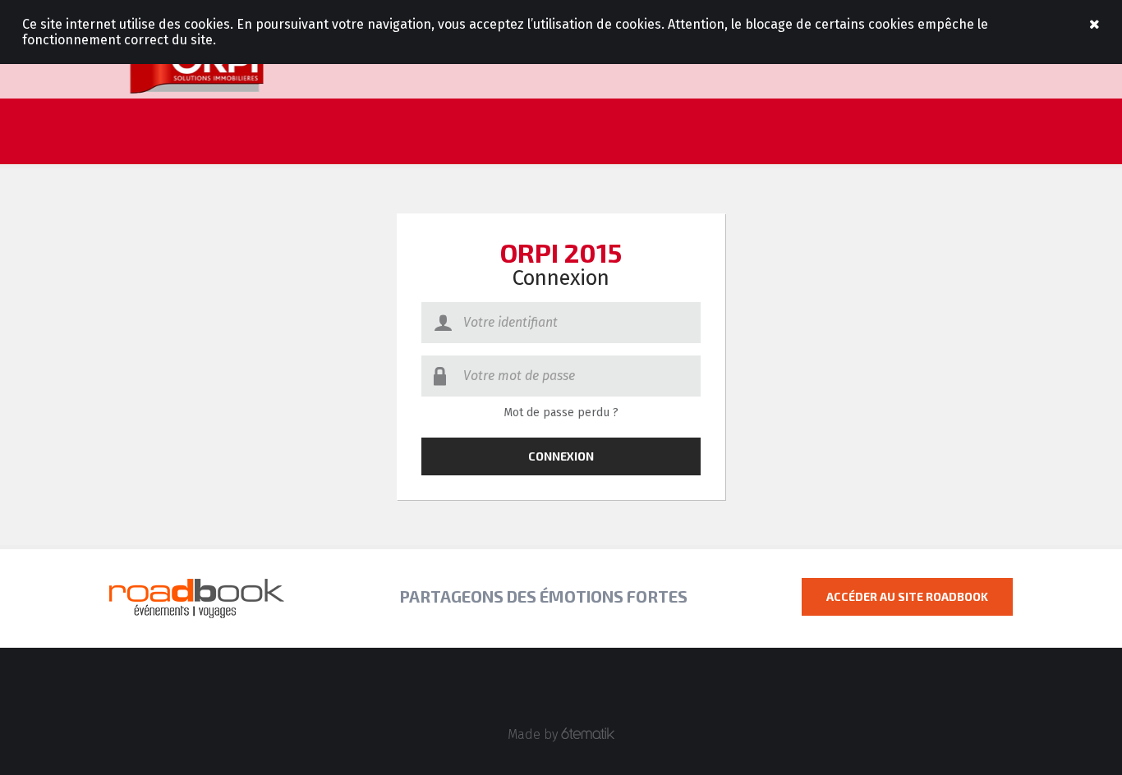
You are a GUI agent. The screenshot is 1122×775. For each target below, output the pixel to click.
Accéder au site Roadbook (907, 596)
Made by (534, 734)
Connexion (561, 456)
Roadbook (196, 66)
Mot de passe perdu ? (561, 413)
